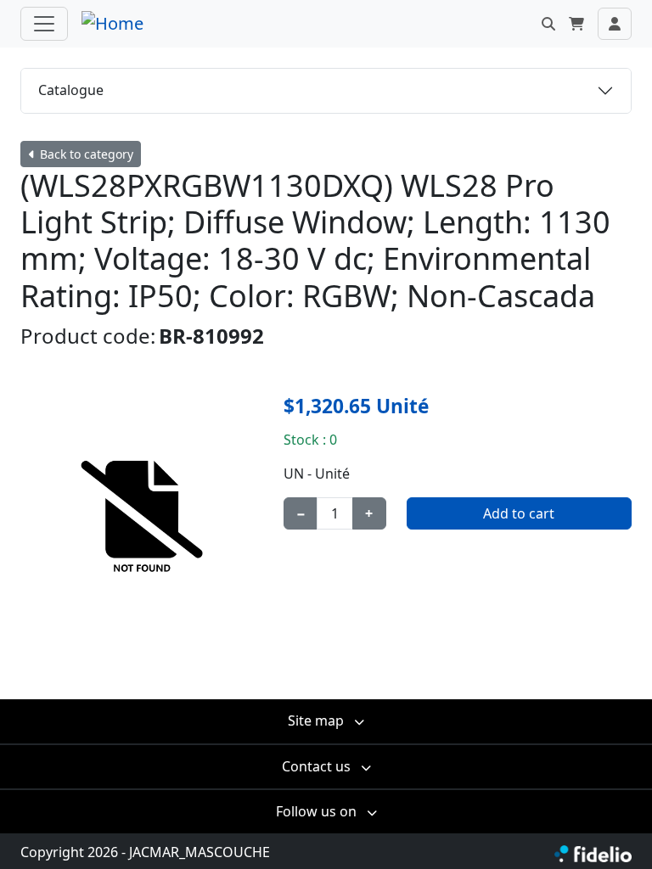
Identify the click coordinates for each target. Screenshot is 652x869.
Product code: (87, 336)
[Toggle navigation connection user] (615, 24)
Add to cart (518, 513)
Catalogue (71, 90)
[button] (548, 23)
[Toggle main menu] (44, 24)
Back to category (85, 154)
